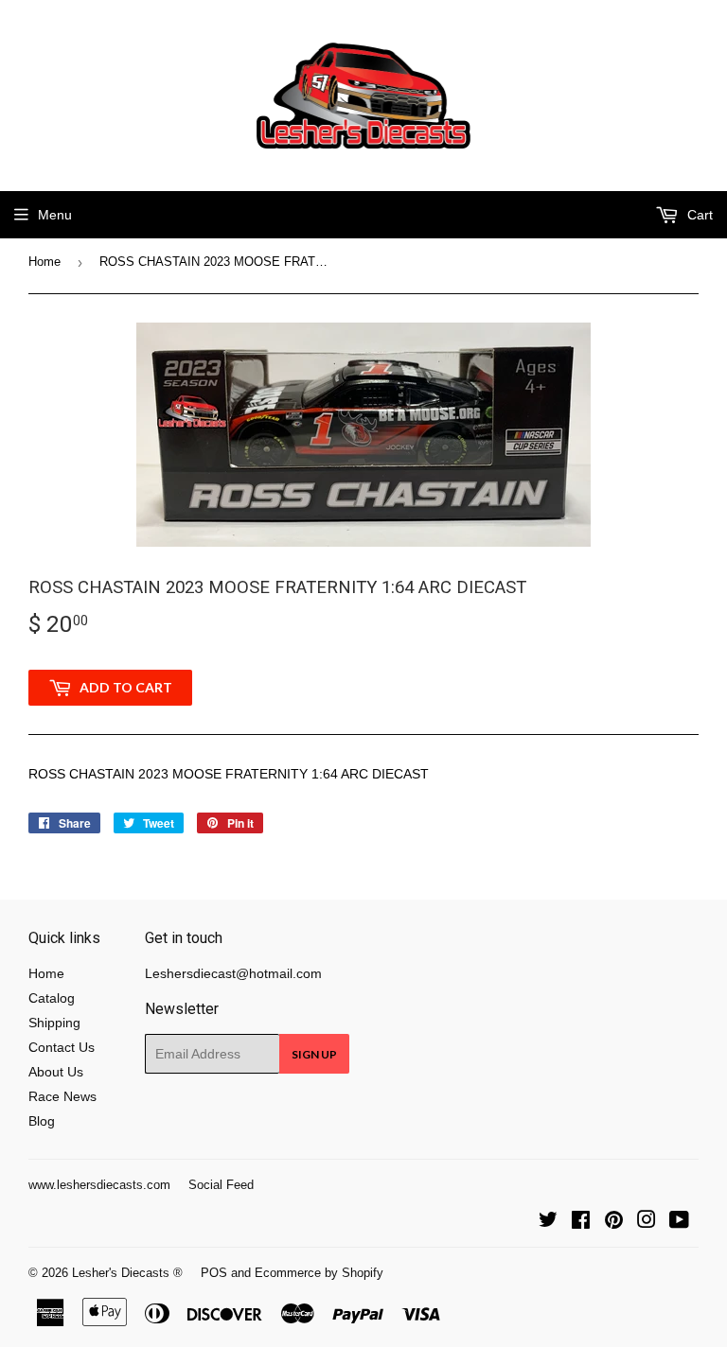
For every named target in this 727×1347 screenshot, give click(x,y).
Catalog (51, 998)
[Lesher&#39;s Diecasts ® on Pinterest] (614, 1222)
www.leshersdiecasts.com (99, 1185)
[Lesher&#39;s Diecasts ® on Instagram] (646, 1222)
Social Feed (221, 1185)
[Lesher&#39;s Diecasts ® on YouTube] (679, 1222)
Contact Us (61, 1047)
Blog (41, 1120)
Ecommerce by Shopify (319, 1273)
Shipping (54, 1022)
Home (44, 261)
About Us (55, 1071)
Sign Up (314, 1054)
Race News (62, 1096)
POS (214, 1273)
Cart (698, 214)
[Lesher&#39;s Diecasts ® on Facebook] (581, 1222)
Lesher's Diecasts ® (127, 1273)
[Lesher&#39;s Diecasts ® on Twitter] (548, 1222)
